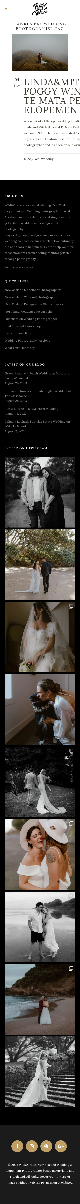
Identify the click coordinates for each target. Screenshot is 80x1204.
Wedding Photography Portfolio (27, 340)
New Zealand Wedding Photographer (31, 297)
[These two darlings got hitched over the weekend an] (40, 564)
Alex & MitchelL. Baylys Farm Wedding (31, 408)
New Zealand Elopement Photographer (33, 290)
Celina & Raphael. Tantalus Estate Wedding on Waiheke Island (37, 424)
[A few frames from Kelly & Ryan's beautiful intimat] (40, 999)
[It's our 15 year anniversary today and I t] (40, 492)
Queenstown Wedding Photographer (31, 319)
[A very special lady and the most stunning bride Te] (40, 1071)
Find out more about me (19, 267)
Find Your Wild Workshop (23, 326)
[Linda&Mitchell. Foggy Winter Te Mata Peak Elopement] (40, 52)
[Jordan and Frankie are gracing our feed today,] (40, 709)
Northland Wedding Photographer (29, 311)
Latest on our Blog (18, 333)
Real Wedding (44, 159)
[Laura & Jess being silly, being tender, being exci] (40, 854)
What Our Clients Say (20, 348)
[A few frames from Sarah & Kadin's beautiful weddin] (40, 782)
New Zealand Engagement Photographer (34, 304)
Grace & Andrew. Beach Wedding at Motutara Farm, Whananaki (37, 375)
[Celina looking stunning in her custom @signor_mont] (40, 637)
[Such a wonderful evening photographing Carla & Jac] (40, 927)
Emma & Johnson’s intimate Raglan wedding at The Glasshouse (38, 393)
